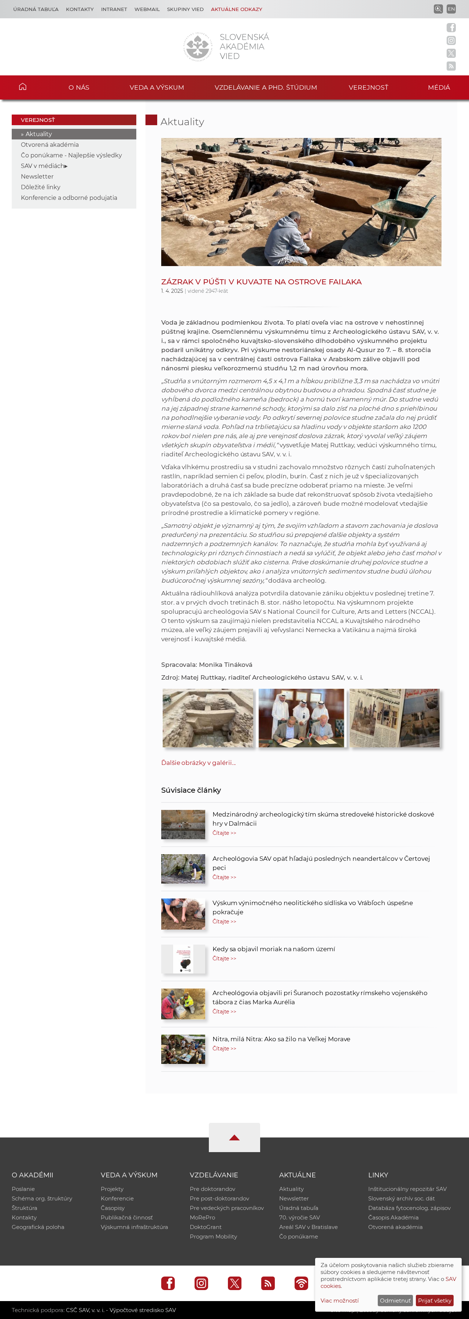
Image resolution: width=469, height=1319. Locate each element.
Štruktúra (24, 1207)
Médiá (439, 87)
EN (451, 9)
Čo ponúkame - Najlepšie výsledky (71, 155)
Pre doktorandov (212, 1188)
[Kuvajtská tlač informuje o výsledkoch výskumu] (395, 716)
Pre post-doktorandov (219, 1198)
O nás (79, 87)
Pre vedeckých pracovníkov (227, 1207)
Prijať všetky (434, 1300)
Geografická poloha (38, 1226)
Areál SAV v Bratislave (308, 1226)
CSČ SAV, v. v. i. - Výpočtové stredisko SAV (121, 1310)
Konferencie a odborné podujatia (69, 197)
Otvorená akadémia (50, 144)
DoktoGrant (206, 1226)
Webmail (147, 9)
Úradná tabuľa (36, 9)
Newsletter (37, 176)
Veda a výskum (157, 87)
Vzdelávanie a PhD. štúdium (266, 87)
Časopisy (113, 1207)
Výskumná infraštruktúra (134, 1226)
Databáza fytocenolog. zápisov (409, 1207)
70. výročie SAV (299, 1217)
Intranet (114, 9)
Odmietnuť (395, 1300)
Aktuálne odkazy (236, 9)
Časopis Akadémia (393, 1217)
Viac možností (340, 1300)
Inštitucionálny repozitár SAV (407, 1188)
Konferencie (117, 1198)
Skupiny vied (185, 9)
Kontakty (80, 9)
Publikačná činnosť (127, 1217)
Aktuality (39, 134)
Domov (33, 86)
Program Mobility (213, 1236)
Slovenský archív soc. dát (401, 1198)
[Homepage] (198, 46)
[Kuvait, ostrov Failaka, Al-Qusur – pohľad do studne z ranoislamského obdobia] (208, 716)
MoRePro (202, 1217)
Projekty (112, 1188)
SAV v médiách (42, 165)
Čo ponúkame (298, 1236)
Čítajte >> (225, 833)
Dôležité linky (40, 187)
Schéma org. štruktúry (42, 1198)
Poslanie (23, 1188)
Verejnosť (368, 87)
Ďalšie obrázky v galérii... (198, 762)
